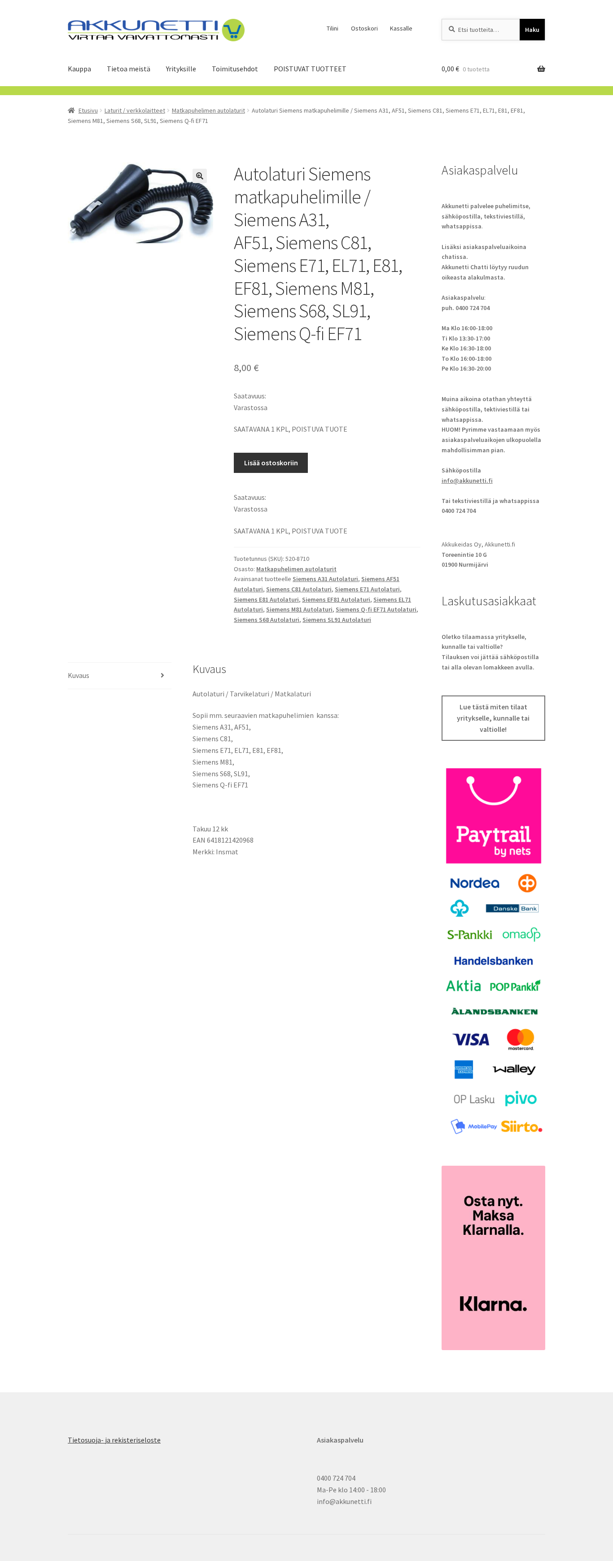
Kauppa (79, 68)
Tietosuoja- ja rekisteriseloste (114, 1439)
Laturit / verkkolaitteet (135, 110)
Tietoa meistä (128, 68)
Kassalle (401, 28)
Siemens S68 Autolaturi (266, 620)
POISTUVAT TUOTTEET (310, 68)
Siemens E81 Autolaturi (266, 599)
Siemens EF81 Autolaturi (336, 599)
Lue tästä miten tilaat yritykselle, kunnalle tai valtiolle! (493, 718)
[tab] (119, 676)
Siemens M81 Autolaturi (299, 609)
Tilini (332, 28)
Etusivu (88, 110)
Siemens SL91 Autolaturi (336, 620)
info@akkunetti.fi (467, 481)
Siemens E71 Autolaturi (367, 589)
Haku (532, 30)
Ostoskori (364, 28)
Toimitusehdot (235, 68)
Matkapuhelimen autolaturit (208, 110)
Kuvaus (78, 675)
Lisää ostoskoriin (271, 462)
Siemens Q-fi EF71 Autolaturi (376, 609)
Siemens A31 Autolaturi (325, 579)
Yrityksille (181, 68)
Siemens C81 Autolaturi (299, 589)
